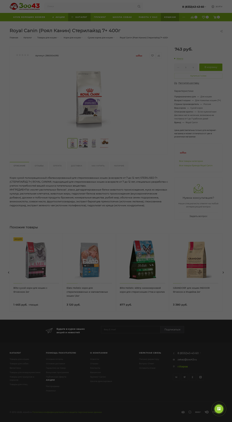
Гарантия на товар (56, 368)
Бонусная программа (57, 372)
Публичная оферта (56, 376)
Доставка (76, 166)
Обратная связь (150, 353)
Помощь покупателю (61, 353)
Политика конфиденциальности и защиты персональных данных (67, 412)
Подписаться (172, 329)
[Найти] (139, 6)
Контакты (95, 368)
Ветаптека (15, 368)
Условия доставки (55, 363)
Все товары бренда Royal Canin (196, 165)
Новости (94, 359)
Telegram (184, 377)
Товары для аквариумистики (25, 372)
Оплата (57, 166)
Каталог (15, 353)
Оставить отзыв (147, 368)
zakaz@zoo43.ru (187, 359)
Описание (19, 166)
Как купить (98, 166)
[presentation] (9, 272)
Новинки (51, 390)
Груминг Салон (98, 376)
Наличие (119, 166)
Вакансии (95, 372)
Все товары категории (191, 161)
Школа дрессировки (101, 381)
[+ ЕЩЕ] (184, 17)
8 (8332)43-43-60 (193, 6)
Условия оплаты (54, 359)
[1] (88, 98)
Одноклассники (192, 377)
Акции (50, 380)
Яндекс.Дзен (200, 377)
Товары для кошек (19, 359)
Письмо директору (149, 359)
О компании (99, 353)
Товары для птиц (18, 384)
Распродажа (52, 386)
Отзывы (39, 166)
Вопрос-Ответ (146, 363)
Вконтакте (176, 377)
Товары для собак (19, 363)
